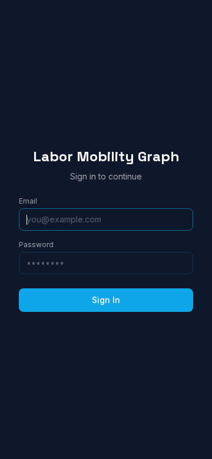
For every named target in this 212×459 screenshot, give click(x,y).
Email (28, 201)
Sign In (106, 300)
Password (36, 244)
